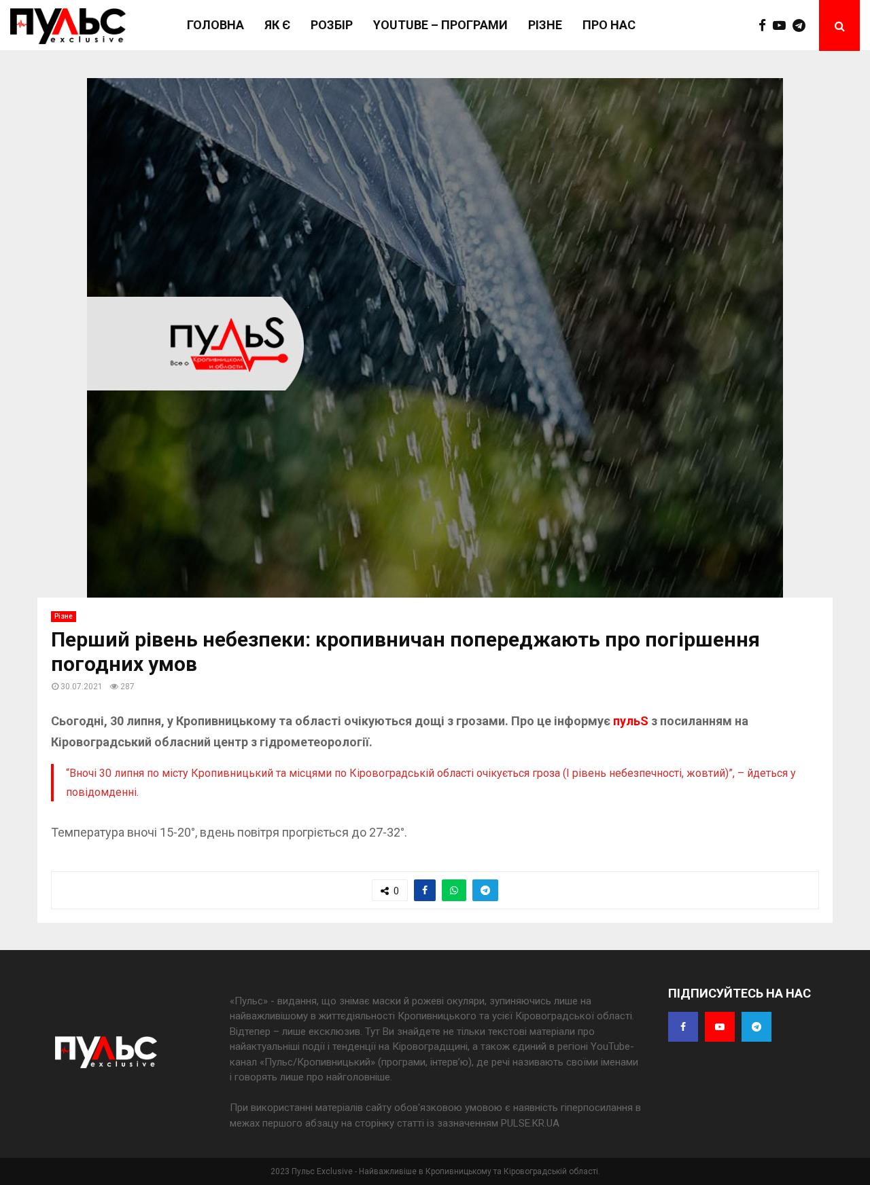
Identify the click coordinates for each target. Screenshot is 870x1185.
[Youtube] (783, 26)
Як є (277, 25)
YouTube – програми (440, 25)
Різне (545, 25)
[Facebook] (766, 26)
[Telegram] (802, 26)
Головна (215, 25)
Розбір (332, 25)
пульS (632, 721)
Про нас (609, 25)
